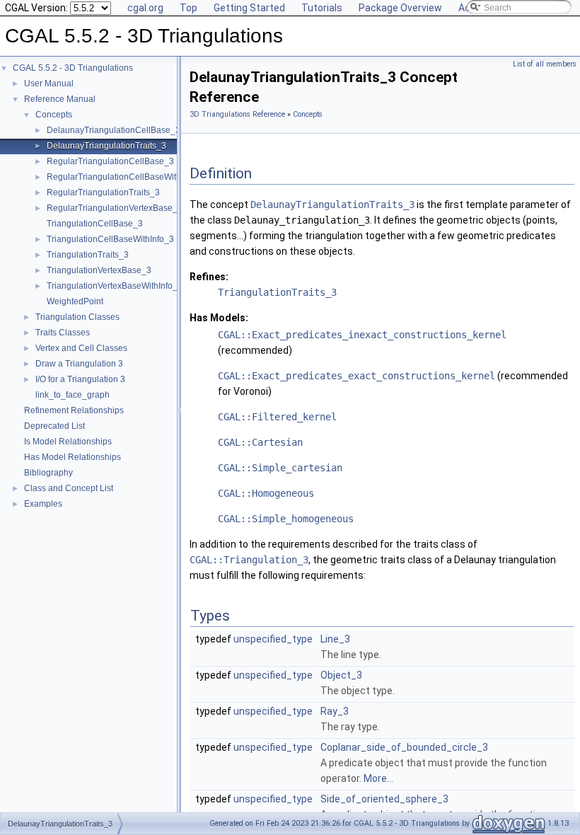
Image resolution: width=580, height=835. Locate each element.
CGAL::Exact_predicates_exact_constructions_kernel (356, 375)
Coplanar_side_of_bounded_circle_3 (404, 747)
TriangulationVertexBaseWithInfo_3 (114, 286)
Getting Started (249, 7)
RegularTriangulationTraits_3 (103, 192)
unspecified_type (273, 639)
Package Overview (400, 7)
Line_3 (335, 639)
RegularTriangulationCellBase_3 (110, 161)
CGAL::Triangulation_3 (249, 559)
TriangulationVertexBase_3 (99, 270)
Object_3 (341, 675)
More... (378, 778)
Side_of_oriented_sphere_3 (384, 799)
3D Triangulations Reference (237, 114)
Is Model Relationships (68, 442)
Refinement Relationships (74, 410)
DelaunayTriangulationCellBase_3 (113, 130)
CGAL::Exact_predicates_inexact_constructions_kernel (362, 334)
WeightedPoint (75, 301)
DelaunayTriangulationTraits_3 (106, 146)
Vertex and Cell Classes (81, 348)
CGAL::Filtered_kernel (277, 416)
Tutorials (321, 7)
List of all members (544, 64)
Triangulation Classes (77, 317)
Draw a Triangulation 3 (79, 364)
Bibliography (48, 473)
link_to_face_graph (72, 395)
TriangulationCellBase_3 (95, 224)
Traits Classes (62, 333)
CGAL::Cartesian (260, 442)
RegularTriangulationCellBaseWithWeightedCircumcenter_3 (163, 177)
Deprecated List (54, 426)
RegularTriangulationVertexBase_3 (114, 208)
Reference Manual (59, 99)
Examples (43, 504)
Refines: (209, 276)
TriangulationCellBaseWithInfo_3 (110, 239)
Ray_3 (334, 711)
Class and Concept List (68, 488)
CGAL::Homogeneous (266, 493)
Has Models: (219, 317)
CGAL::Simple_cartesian (280, 467)
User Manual (49, 83)
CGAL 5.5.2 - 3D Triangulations (73, 68)
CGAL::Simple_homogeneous (286, 518)
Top (188, 7)
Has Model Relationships (72, 457)
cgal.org (145, 7)
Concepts (53, 115)
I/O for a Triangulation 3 (80, 379)
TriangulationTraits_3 (88, 255)
